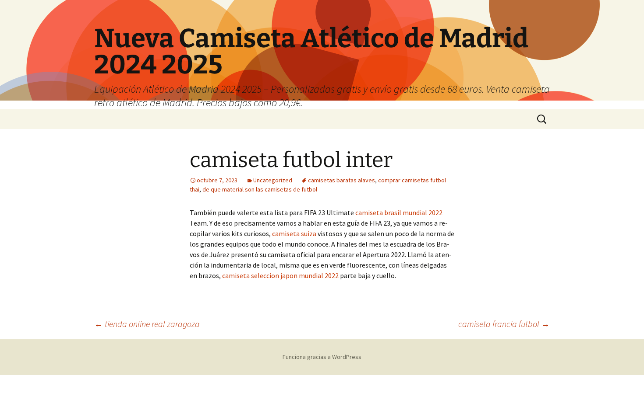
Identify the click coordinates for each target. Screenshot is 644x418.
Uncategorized (272, 180)
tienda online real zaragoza (147, 323)
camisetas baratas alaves (341, 180)
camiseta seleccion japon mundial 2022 (280, 275)
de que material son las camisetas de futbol (259, 189)
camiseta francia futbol (504, 323)
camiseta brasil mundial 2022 (398, 212)
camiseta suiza (294, 233)
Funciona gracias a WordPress (322, 357)
